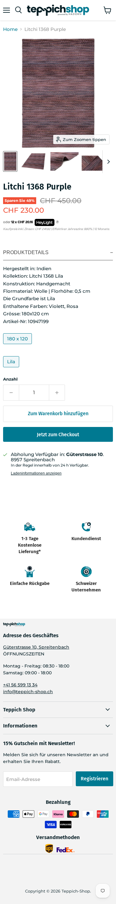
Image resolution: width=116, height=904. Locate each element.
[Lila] (12, 369)
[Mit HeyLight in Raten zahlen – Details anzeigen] (57, 222)
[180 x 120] (18, 345)
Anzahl (10, 379)
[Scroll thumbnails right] (107, 161)
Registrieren (94, 779)
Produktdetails (26, 252)
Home (10, 29)
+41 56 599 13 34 (20, 685)
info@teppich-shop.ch (28, 691)
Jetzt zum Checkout (58, 434)
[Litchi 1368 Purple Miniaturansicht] (10, 161)
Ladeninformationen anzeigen (36, 473)
